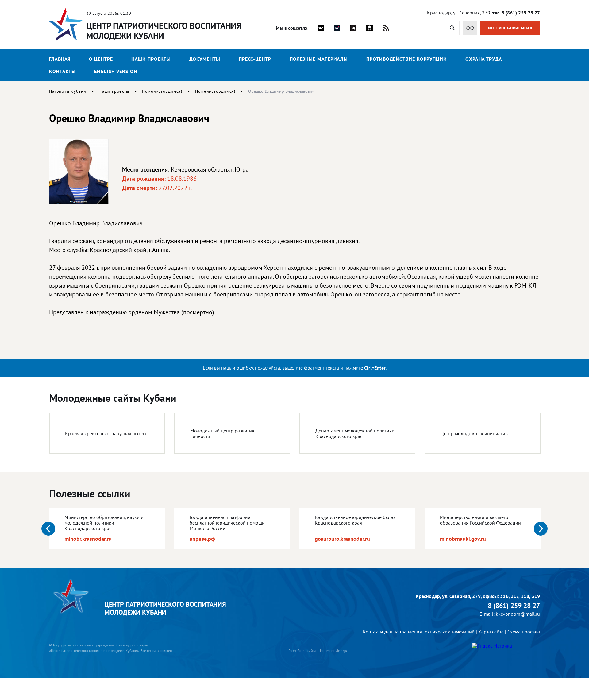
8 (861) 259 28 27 (514, 606)
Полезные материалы (319, 59)
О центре (101, 59)
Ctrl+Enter (375, 368)
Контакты (62, 71)
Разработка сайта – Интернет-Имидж (317, 650)
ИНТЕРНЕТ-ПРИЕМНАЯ (510, 28)
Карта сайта (491, 632)
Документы (204, 59)
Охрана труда (483, 59)
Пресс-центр (255, 59)
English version (115, 71)
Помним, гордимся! (162, 91)
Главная (60, 59)
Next (541, 529)
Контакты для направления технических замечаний (419, 632)
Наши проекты (151, 59)
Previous (48, 529)
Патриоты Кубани (67, 91)
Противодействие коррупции (406, 59)
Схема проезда (523, 632)
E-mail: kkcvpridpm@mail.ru (509, 614)
